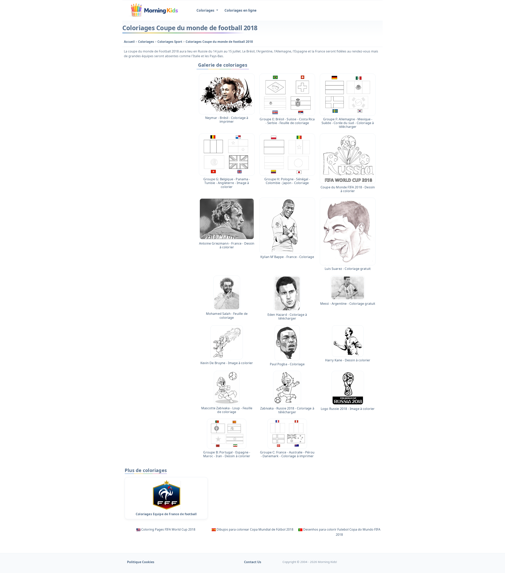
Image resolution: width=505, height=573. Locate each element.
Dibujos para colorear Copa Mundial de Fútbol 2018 (255, 529)
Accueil (130, 42)
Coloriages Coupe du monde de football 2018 (219, 42)
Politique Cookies (140, 562)
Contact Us (252, 562)
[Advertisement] (156, 120)
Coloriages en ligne (240, 10)
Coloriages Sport (170, 42)
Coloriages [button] (205, 10)
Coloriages (146, 42)
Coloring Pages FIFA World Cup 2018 (168, 529)
